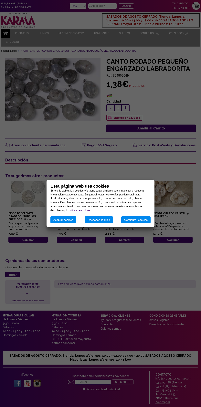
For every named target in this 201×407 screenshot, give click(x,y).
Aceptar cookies (63, 219)
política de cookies (79, 210)
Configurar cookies (136, 219)
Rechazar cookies (99, 219)
